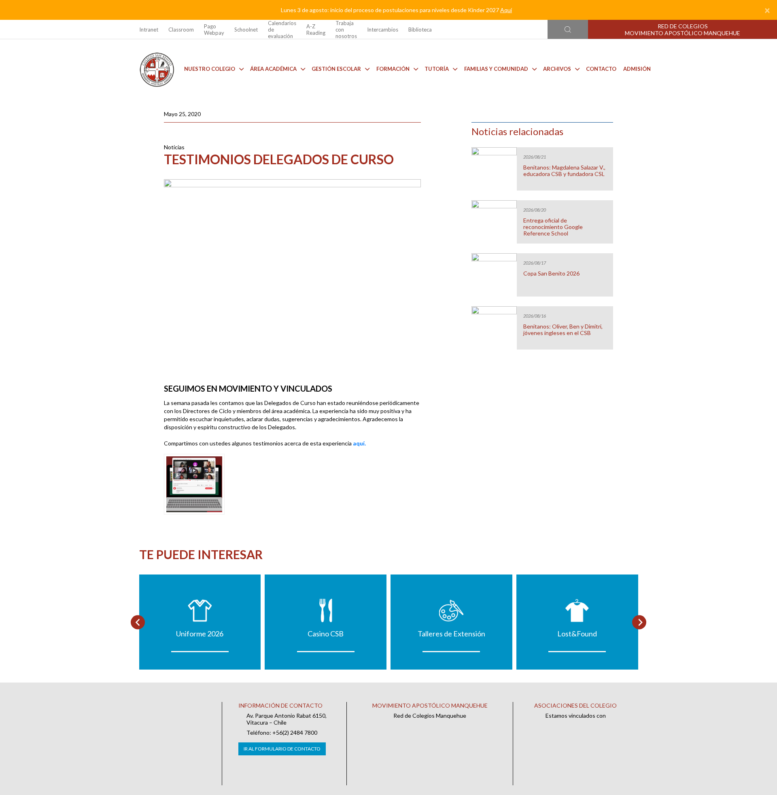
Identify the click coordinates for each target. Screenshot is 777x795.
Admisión (637, 69)
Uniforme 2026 (199, 633)
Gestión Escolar (336, 69)
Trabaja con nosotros (346, 29)
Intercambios (382, 29)
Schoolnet (246, 29)
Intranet (148, 29)
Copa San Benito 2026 (551, 273)
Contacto (601, 69)
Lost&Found (577, 633)
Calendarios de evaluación (282, 29)
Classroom (181, 29)
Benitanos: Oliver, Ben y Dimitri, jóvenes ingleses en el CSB (563, 329)
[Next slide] (639, 622)
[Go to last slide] (138, 622)
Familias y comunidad (496, 69)
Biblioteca (420, 29)
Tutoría (437, 69)
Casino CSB (326, 633)
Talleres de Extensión (451, 633)
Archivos (557, 69)
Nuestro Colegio (209, 69)
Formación (393, 69)
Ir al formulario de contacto (282, 749)
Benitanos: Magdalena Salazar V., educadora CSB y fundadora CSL (564, 170)
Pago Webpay (214, 29)
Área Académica (273, 69)
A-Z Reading (315, 29)
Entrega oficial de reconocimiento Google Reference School (553, 227)
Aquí (506, 9)
